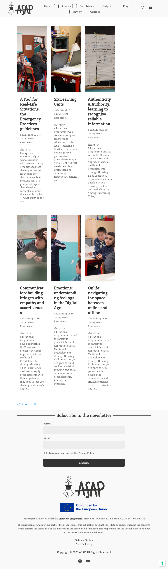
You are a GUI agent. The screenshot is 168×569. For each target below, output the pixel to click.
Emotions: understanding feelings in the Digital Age (65, 298)
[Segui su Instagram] (142, 7)
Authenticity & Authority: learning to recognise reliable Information (99, 111)
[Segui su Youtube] (150, 7)
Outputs (107, 6)
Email (47, 438)
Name (47, 423)
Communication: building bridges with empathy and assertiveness (32, 300)
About (65, 6)
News (76, 11)
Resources (26, 142)
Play (125, 6)
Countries (86, 6)
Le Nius (27, 134)
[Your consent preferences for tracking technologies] (162, 563)
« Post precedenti (26, 404)
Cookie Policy (84, 544)
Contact (95, 11)
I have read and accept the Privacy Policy (70, 453)
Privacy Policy (84, 540)
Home (47, 6)
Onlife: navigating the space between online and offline (98, 300)
